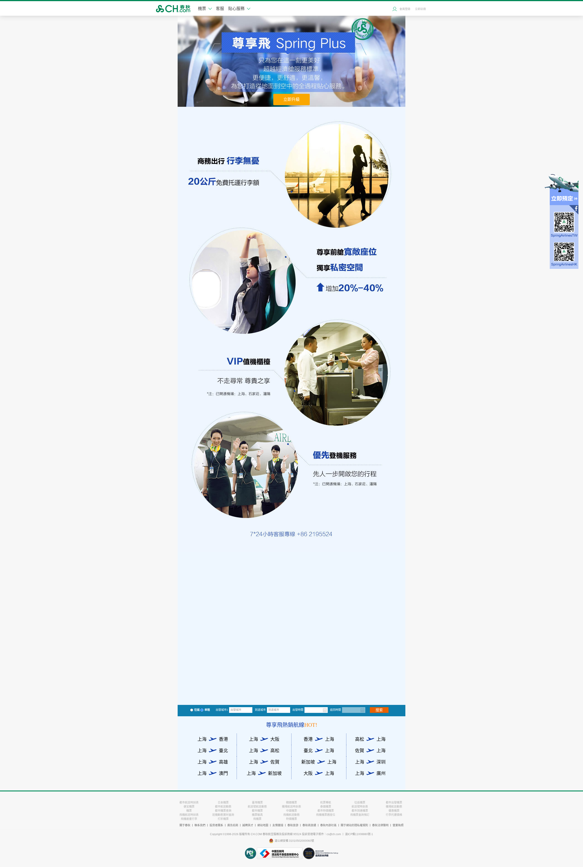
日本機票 (223, 802)
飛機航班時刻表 (189, 814)
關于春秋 (184, 825)
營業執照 (398, 825)
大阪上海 (319, 773)
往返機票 (359, 802)
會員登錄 (404, 9)
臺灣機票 (257, 802)
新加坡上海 (318, 762)
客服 (220, 8)
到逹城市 (260, 709)
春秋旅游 (292, 825)
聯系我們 (199, 825)
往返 (197, 709)
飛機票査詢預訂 (359, 814)
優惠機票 (394, 810)
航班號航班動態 (257, 806)
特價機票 (291, 819)
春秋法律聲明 (380, 825)
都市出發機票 (394, 802)
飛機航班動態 (291, 814)
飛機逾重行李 (189, 819)
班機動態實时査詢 (223, 814)
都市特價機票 (325, 810)
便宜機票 (189, 806)
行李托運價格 (394, 814)
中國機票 (291, 810)
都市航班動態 (223, 806)
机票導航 (325, 802)
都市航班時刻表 (189, 802)
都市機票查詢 (223, 810)
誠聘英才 (247, 825)
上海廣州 (370, 773)
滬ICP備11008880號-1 (359, 834)
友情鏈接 (277, 825)
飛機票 (257, 819)
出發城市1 (222, 709)
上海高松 (264, 750)
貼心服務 (236, 8)
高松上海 (370, 739)
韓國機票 (291, 802)
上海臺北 (212, 750)
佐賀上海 (370, 750)
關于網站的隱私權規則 (354, 825)
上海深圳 (370, 762)
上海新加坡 (264, 773)
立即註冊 (420, 9)
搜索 (379, 710)
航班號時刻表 (360, 806)
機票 (202, 8)
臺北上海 (319, 750)
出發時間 (297, 709)
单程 (207, 709)
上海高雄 (212, 762)
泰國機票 (325, 806)
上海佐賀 (264, 762)
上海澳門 (212, 773)
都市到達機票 (360, 810)
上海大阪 (264, 739)
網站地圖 (262, 825)
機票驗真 (257, 814)
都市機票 (257, 810)
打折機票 (223, 819)
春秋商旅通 (309, 825)
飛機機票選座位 (325, 814)
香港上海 (319, 739)
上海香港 (212, 739)
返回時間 (335, 709)
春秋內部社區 (328, 825)
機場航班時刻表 (291, 806)
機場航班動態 (394, 806)
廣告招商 (232, 825)
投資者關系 (216, 825)
